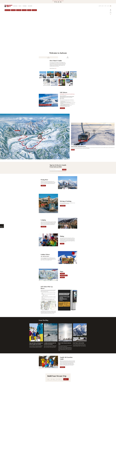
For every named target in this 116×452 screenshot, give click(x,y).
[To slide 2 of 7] (115, 136)
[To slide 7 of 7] (70, 136)
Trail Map (62, 273)
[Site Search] (110, 6)
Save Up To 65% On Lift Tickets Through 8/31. (58, 0)
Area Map (62, 277)
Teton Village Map (64, 275)
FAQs (55, 68)
